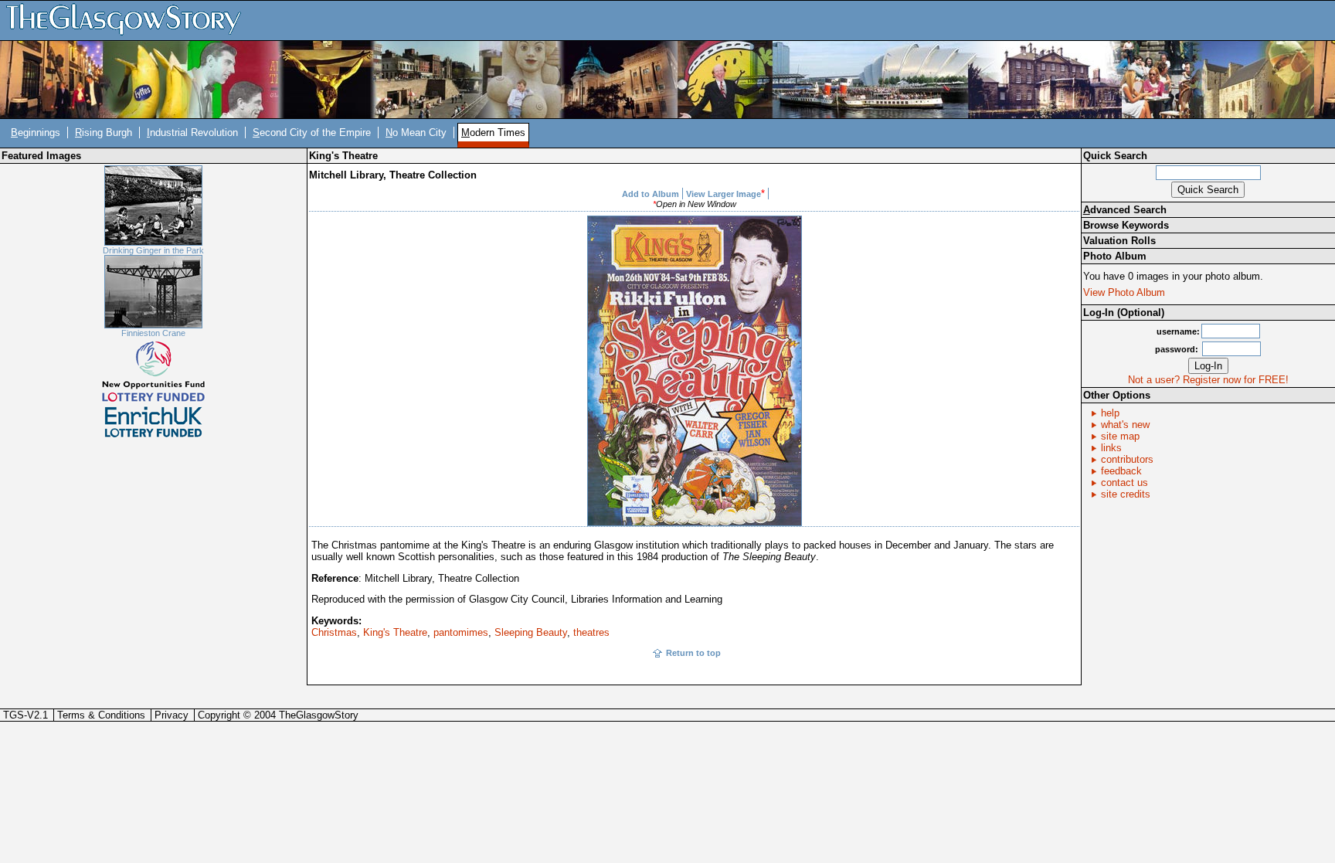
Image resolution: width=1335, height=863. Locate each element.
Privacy (172, 715)
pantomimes (460, 632)
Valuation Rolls (1119, 240)
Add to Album (650, 194)
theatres (591, 632)
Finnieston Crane (153, 333)
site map (1120, 436)
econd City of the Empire (312, 132)
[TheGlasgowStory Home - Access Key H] (129, 19)
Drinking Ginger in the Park (153, 250)
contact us (1124, 482)
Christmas (334, 632)
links (1111, 448)
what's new (1125, 424)
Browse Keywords (1126, 225)
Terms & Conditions (101, 715)
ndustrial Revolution (192, 132)
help (1110, 413)
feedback (1121, 471)
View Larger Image (723, 194)
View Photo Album (1124, 292)
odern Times (493, 132)
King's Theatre (395, 632)
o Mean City (416, 132)
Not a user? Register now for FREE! (1208, 380)
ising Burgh (103, 132)
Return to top (693, 652)
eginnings (35, 132)
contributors (1127, 459)
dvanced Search (1125, 210)
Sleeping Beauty (530, 632)
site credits (1125, 494)
